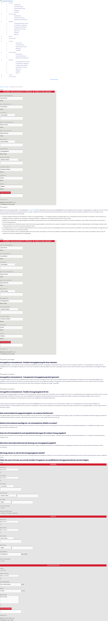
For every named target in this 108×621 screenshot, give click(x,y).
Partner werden (12, 38)
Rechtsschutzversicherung (20, 19)
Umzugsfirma (31, 210)
